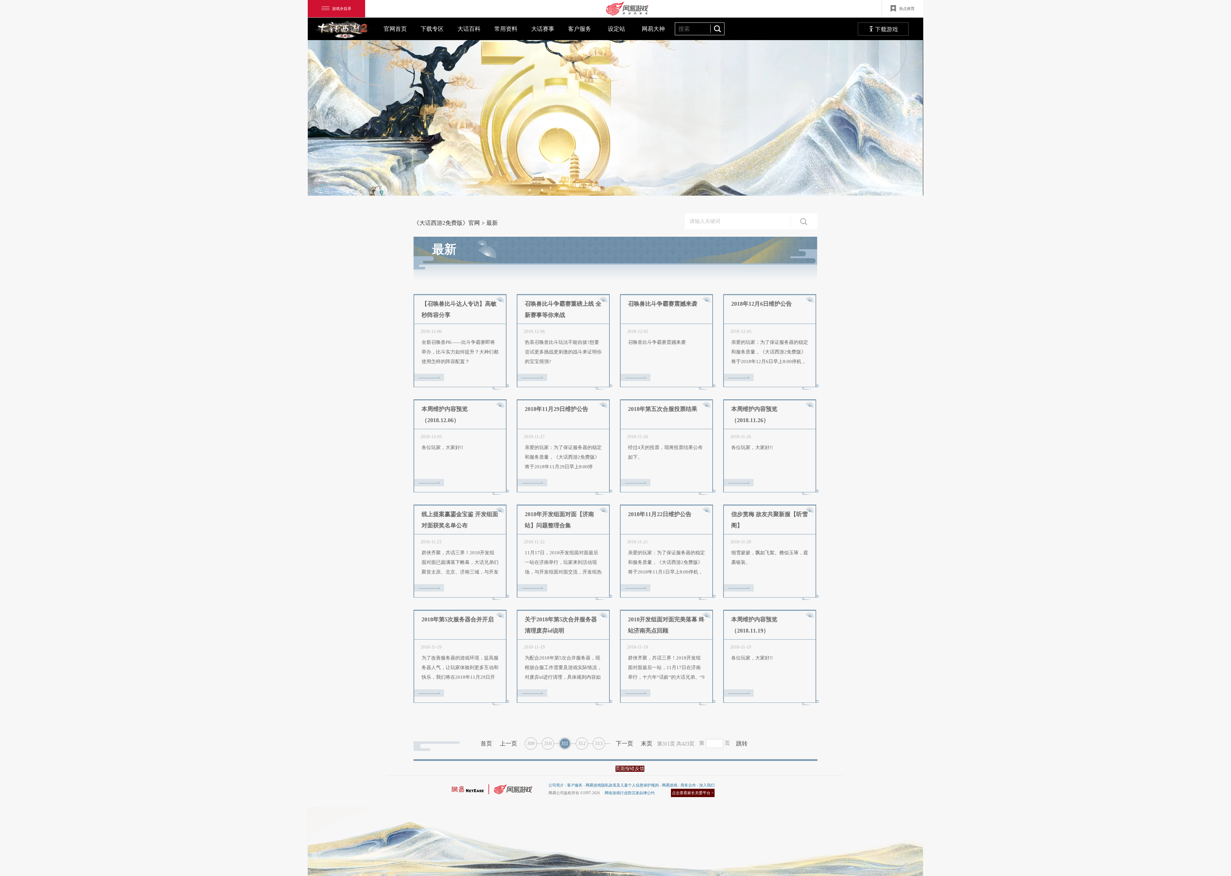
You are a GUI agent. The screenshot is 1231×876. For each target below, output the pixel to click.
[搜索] (717, 29)
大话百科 (469, 29)
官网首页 (395, 29)
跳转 (742, 743)
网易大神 (653, 29)
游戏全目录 (341, 8)
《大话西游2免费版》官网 (447, 223)
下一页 (624, 743)
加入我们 (707, 785)
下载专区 (432, 29)
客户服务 (579, 29)
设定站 (616, 29)
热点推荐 (907, 8)
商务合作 (688, 785)
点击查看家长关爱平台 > (693, 793)
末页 (646, 743)
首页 (486, 743)
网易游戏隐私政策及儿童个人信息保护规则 (622, 785)
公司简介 (556, 785)
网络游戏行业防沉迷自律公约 (630, 793)
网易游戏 (669, 785)
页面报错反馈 (630, 768)
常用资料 (505, 29)
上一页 (508, 743)
